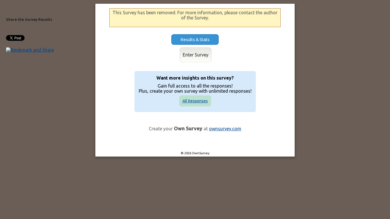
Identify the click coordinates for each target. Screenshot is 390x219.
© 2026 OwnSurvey (195, 153)
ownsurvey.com (225, 128)
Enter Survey (195, 54)
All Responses (195, 101)
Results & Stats (195, 39)
